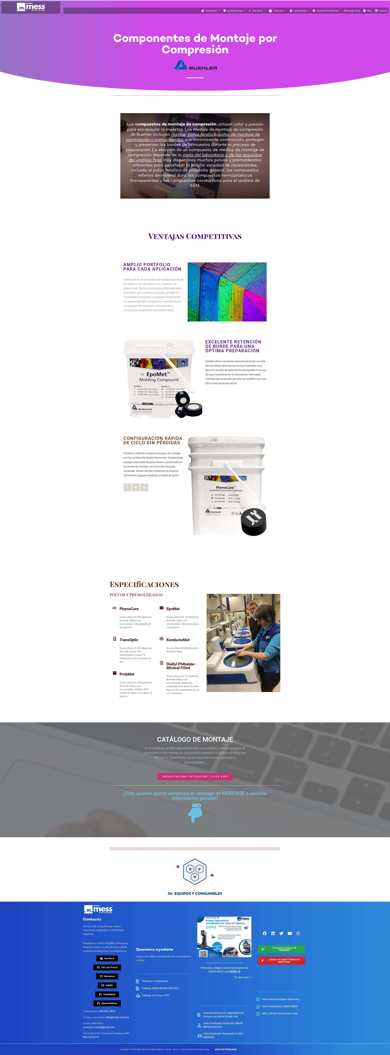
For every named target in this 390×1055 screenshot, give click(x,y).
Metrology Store (352, 10)
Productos (278, 10)
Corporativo (211, 10)
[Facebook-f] (127, 487)
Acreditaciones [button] (234, 10)
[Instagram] (298, 933)
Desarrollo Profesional (327, 10)
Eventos (383, 10)
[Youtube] (290, 933)
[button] (107, 967)
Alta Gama (257, 10)
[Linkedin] (273, 933)
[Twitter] (136, 487)
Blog (369, 10)
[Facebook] (264, 933)
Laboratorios (300, 10)
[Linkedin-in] (144, 487)
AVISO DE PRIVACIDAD (226, 1049)
